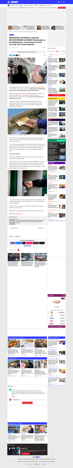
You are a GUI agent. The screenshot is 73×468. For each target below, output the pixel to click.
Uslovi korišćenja (52, 461)
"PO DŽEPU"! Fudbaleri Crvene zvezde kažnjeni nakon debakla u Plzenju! (32, 7)
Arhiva (39, 461)
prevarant (17, 236)
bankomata (25, 95)
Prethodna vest (14, 227)
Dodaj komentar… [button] (16, 399)
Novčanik (15, 31)
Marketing (20, 461)
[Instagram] (52, 51)
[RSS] (61, 51)
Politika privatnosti (44, 461)
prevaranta (38, 87)
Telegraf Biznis (17, 213)
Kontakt (24, 461)
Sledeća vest (40, 227)
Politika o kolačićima (34, 461)
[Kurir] (13, 2)
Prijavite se (26, 453)
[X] (54, 51)
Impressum (28, 461)
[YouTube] (56, 51)
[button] (44, 47)
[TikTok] (59, 51)
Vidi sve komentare (27, 402)
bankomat (12, 236)
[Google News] (64, 51)
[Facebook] (49, 51)
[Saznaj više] (46, 445)
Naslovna (11, 31)
